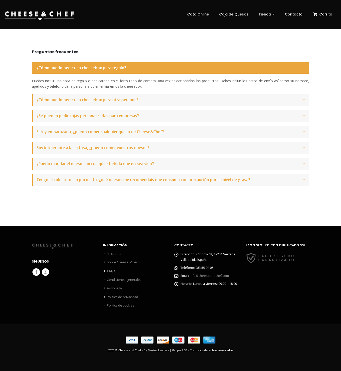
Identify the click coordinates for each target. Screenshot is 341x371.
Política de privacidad (122, 297)
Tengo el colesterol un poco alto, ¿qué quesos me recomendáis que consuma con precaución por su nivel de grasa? (143, 179)
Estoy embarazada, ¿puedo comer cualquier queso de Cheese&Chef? (100, 131)
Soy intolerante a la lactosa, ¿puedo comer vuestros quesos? (92, 147)
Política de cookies (120, 305)
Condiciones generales (124, 280)
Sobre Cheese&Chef (122, 262)
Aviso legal (115, 288)
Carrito (325, 14)
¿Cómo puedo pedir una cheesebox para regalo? (81, 67)
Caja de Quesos (233, 14)
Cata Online (198, 14)
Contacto (294, 14)
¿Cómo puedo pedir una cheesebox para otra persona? (87, 99)
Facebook (36, 272)
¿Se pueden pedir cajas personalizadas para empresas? (87, 115)
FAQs (111, 271)
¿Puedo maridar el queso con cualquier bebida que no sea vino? (95, 163)
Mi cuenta (114, 254)
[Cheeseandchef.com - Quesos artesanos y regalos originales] (39, 16)
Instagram (45, 272)
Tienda (265, 14)
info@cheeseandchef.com (209, 276)
